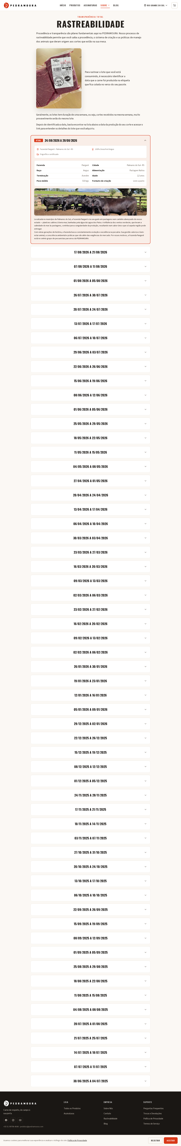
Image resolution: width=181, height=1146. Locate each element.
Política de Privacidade (153, 1118)
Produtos (74, 5)
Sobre (104, 5)
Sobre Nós (108, 1108)
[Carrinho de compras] (174, 5)
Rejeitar (155, 1140)
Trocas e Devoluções (152, 1113)
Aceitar (171, 1140)
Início (63, 5)
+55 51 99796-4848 (11, 1126)
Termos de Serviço (151, 1123)
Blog (116, 5)
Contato (107, 1113)
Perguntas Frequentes (153, 1108)
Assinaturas (90, 5)
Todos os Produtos (72, 1108)
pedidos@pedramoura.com (31, 1126)
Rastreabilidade (110, 1118)
